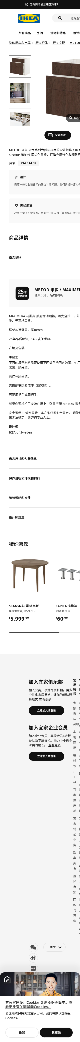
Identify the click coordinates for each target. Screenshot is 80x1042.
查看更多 (45, 699)
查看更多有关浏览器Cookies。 (38, 1004)
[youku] (33, 968)
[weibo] (33, 958)
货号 (12, 163)
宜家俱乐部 (74, 800)
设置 (22, 1032)
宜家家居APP (76, 713)
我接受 (56, 1032)
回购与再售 (74, 910)
